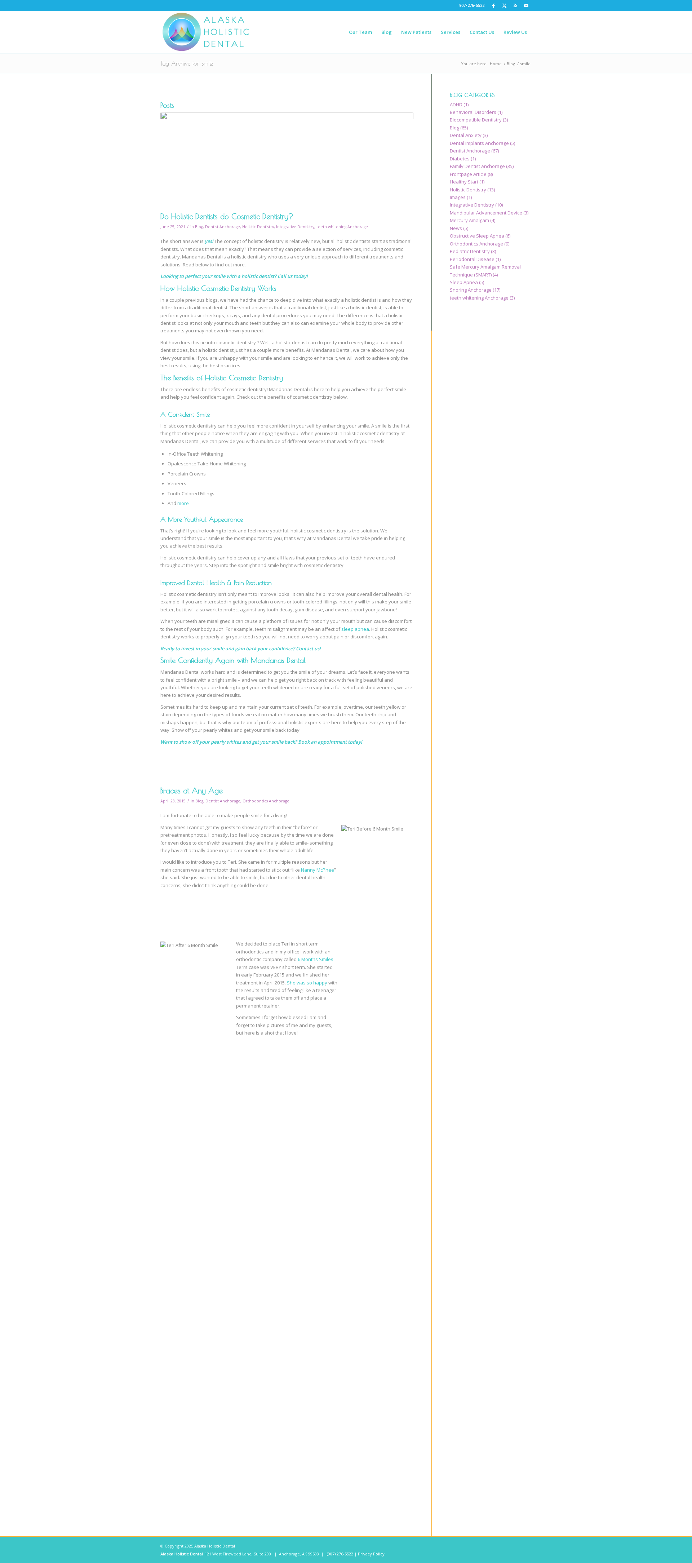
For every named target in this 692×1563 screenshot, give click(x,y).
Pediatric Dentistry (470, 251)
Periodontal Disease (472, 259)
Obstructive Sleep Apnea (477, 236)
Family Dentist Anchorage (477, 166)
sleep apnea (355, 629)
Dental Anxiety (466, 135)
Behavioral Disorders (473, 112)
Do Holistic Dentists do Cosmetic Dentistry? (226, 216)
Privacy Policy (371, 1554)
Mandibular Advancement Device (486, 212)
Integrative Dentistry (295, 226)
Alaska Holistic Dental (214, 1546)
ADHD (456, 104)
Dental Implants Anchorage (479, 143)
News (456, 228)
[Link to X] (504, 5)
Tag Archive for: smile (186, 63)
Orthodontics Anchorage (266, 800)
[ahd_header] (206, 32)
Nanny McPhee (317, 870)
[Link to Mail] (526, 5)
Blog (199, 226)
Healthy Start (464, 181)
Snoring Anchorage (471, 290)
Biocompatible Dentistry (476, 119)
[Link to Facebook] (493, 5)
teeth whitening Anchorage (342, 226)
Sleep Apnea (464, 282)
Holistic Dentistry (258, 226)
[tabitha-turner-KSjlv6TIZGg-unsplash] (286, 160)
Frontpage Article (468, 174)
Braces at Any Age (191, 790)
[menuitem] (360, 32)
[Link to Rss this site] (515, 5)
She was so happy (307, 982)
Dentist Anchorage (222, 226)
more (183, 503)
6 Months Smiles (315, 959)
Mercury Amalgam (469, 220)
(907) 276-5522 (340, 1554)
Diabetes (460, 158)
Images (458, 197)
